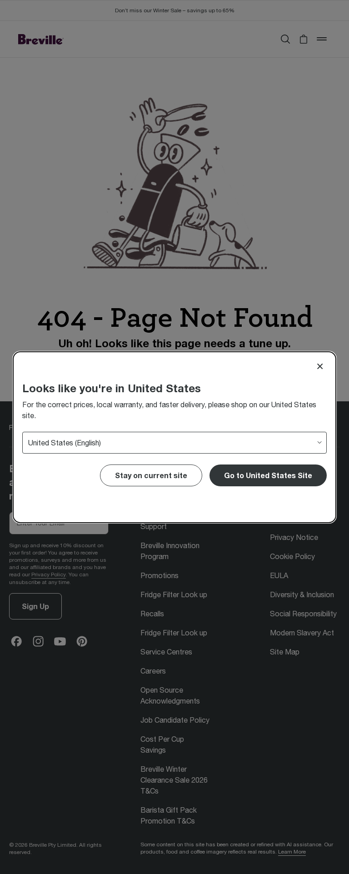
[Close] (320, 366)
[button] (268, 475)
